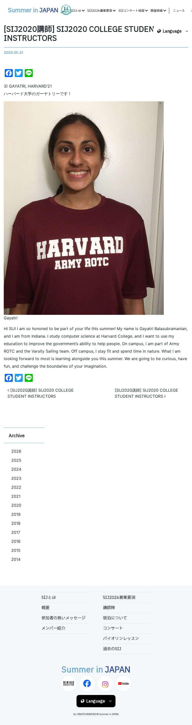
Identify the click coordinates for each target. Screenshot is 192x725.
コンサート (113, 628)
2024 (16, 469)
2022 (16, 487)
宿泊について (115, 618)
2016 (15, 541)
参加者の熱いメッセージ (64, 618)
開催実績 (156, 11)
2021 (15, 496)
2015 (15, 550)
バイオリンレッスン (121, 639)
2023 (16, 478)
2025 (16, 460)
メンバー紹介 (53, 628)
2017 (15, 532)
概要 (46, 608)
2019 (15, 514)
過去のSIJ (112, 649)
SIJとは (75, 11)
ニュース (179, 11)
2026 (16, 451)
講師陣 (109, 608)
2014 (15, 559)
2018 (15, 523)
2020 (16, 505)
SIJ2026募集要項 (99, 11)
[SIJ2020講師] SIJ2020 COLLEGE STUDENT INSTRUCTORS (41, 393)
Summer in (33, 10)
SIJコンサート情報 (131, 11)
